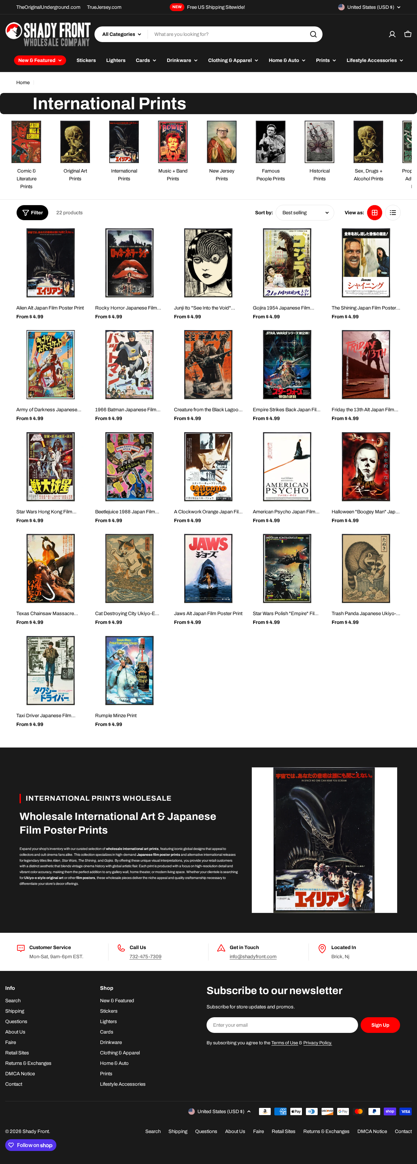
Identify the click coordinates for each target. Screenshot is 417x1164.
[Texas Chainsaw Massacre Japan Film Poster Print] (50, 568)
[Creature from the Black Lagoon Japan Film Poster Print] (208, 364)
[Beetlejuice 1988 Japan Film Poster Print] (129, 466)
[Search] (313, 34)
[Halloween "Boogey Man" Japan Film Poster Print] (366, 466)
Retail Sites (283, 1131)
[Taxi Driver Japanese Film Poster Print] (50, 670)
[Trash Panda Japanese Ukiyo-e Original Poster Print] (366, 568)
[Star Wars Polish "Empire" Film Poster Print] (287, 568)
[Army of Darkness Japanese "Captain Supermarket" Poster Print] (50, 364)
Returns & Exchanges (326, 1131)
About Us (235, 1131)
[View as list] (393, 212)
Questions (206, 1131)
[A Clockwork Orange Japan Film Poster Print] (208, 466)
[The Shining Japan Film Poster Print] (366, 262)
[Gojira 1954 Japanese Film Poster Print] (287, 262)
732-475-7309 (146, 956)
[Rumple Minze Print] (129, 670)
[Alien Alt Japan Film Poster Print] (50, 262)
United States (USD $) (370, 7)
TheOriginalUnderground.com (48, 7)
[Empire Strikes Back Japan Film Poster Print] (287, 364)
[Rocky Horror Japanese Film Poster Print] (129, 262)
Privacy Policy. (317, 1042)
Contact (403, 1131)
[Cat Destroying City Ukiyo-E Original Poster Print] (129, 568)
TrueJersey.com (104, 7)
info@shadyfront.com (253, 956)
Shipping (177, 1131)
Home (23, 82)
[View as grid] (374, 212)
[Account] (392, 34)
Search (153, 1131)
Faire (258, 1131)
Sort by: (264, 212)
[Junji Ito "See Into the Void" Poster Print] (208, 262)
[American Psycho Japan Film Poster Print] (287, 466)
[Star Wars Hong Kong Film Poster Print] (50, 466)
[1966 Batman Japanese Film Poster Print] (129, 364)
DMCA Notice (372, 1131)
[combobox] (208, 34)
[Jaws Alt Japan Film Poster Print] (208, 568)
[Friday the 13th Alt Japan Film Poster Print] (366, 364)
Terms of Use (284, 1042)
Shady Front (35, 1131)
